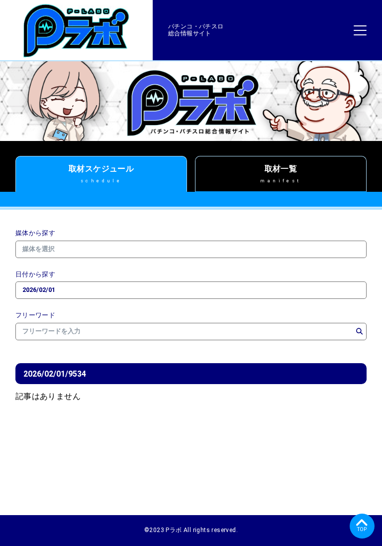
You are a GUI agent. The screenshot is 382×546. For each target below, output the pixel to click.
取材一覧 (280, 173)
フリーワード (35, 315)
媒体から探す (35, 233)
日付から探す (35, 274)
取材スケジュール (101, 173)
